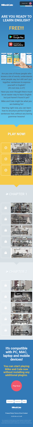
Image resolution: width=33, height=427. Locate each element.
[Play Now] (16, 390)
